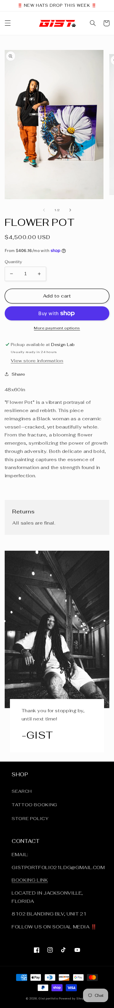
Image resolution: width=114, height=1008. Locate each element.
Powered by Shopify (73, 998)
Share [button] (18, 374)
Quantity (13, 261)
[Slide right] (70, 210)
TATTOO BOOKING (34, 804)
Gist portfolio (49, 998)
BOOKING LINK (30, 880)
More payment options (57, 327)
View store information (37, 360)
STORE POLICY (30, 818)
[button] (7, 23)
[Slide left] (43, 210)
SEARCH (22, 791)
